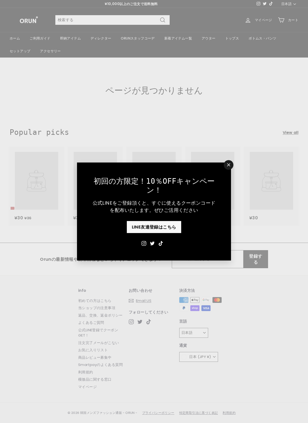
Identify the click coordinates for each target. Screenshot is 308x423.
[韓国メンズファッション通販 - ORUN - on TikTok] (160, 243)
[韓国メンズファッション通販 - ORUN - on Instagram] (143, 243)
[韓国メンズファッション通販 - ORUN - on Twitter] (152, 243)
